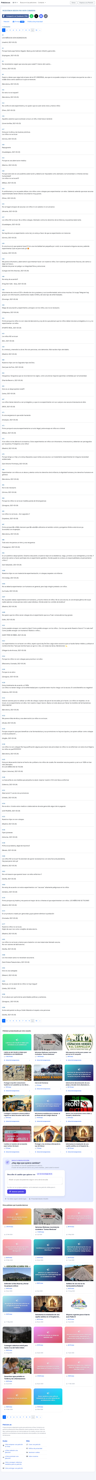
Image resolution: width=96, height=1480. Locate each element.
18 (36, 30)
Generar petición (18, 1192)
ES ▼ (16, 2)
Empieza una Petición (86, 2)
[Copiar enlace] (46, 16)
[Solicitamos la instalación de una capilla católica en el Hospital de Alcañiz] (79, 1140)
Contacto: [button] (41, 2)
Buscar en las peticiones (28, 2)
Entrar (74, 2)
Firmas (19, 22)
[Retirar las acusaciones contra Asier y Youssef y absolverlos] (79, 1109)
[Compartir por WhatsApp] (31, 16)
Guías (5, 1441)
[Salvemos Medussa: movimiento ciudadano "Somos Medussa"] (48, 1048)
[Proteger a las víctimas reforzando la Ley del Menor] (48, 1140)
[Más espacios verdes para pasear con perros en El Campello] (79, 1048)
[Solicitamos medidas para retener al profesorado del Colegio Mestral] (48, 1109)
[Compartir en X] (36, 16)
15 (37, 1417)
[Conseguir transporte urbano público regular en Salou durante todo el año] (17, 1109)
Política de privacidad (35, 22)
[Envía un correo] (41, 16)
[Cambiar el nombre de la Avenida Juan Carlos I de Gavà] (17, 1140)
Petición (6, 22)
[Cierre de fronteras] (48, 1078)
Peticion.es (5, 3)
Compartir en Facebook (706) (17, 16)
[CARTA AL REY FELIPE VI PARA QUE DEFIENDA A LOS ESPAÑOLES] (17, 1048)
